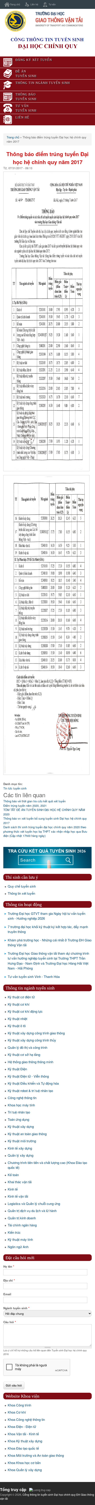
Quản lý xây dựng (20, 1155)
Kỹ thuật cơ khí (18, 1004)
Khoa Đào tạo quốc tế (23, 1448)
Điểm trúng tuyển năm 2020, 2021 (25, 805)
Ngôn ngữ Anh (18, 1246)
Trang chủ (15, 4)
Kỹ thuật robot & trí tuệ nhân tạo (30, 1090)
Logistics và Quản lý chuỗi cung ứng (34, 1203)
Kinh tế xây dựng (20, 1148)
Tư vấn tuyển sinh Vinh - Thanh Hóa (34, 976)
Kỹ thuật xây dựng (21, 1126)
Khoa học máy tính (21, 1105)
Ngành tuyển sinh (16, 1308)
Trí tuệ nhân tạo (19, 1112)
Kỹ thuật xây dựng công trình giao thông (36, 1033)
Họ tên (8, 1266)
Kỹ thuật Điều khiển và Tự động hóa (33, 1083)
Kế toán (13, 1174)
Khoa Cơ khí (17, 1412)
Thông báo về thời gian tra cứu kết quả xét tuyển (34, 801)
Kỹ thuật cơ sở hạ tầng (24, 1054)
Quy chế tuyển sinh (22, 886)
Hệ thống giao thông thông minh (30, 1061)
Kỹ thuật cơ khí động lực (25, 1011)
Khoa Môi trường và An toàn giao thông (36, 1455)
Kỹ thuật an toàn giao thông (27, 1133)
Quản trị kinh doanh (22, 1218)
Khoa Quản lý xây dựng (25, 1469)
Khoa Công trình (19, 1405)
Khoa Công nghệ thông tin (26, 1419)
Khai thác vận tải (20, 1181)
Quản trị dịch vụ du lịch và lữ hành (32, 1210)
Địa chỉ (9, 1280)
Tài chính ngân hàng (22, 1225)
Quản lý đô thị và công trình (27, 1047)
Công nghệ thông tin (22, 1097)
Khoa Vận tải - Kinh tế (23, 1433)
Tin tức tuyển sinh (15, 788)
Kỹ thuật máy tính (20, 1239)
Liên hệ (34, 4)
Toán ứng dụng (18, 1119)
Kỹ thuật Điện (17, 1069)
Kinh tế (13, 1189)
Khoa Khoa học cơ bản (24, 1462)
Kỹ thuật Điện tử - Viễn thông (28, 1076)
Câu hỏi (9, 1322)
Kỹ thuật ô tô (17, 1025)
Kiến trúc (14, 1232)
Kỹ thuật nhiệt (17, 1018)
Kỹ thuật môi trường (22, 1140)
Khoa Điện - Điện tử (22, 1426)
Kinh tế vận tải (18, 1196)
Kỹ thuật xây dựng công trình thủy (32, 1040)
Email (7, 1294)
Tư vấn (52, 4)
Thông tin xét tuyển (21, 893)
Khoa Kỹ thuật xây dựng (25, 1441)
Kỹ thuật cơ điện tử (21, 997)
